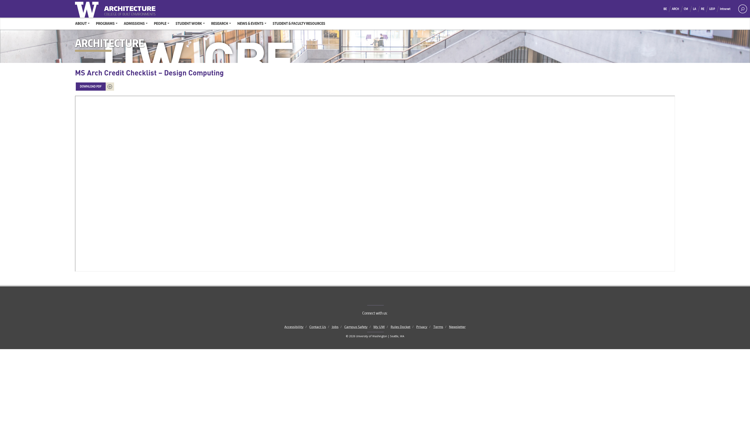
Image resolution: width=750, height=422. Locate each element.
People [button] (160, 23)
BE (665, 9)
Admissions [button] (134, 23)
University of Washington (87, 9)
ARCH (675, 9)
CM (686, 9)
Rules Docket (400, 327)
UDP (712, 9)
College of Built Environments (383, 298)
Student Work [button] (189, 23)
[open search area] (742, 8)
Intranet (725, 9)
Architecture (128, 5)
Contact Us (317, 327)
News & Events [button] (250, 23)
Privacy (421, 327)
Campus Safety (356, 327)
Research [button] (219, 23)
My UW (379, 327)
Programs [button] (105, 23)
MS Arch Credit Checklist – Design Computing (149, 72)
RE (702, 9)
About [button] (81, 23)
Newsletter (457, 327)
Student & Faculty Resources (299, 23)
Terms (438, 327)
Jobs (335, 327)
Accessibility (294, 327)
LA (694, 9)
